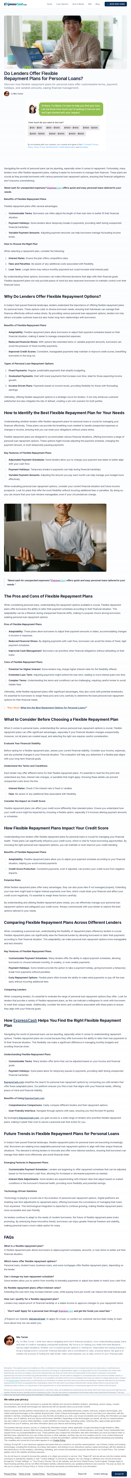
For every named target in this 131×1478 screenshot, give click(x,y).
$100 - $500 (36, 127)
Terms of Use (39, 147)
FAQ (89, 4)
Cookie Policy (59, 1440)
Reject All (82, 1474)
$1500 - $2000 (90, 127)
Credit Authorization (67, 147)
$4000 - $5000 (76, 133)
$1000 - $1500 (71, 127)
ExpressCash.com (14, 1082)
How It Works (78, 4)
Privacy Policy (14, 1380)
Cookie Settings (101, 1474)
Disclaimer (84, 147)
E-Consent (86, 144)
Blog (98, 4)
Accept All (119, 1474)
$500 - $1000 (53, 127)
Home (49, 4)
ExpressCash (25, 1020)
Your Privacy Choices (56, 1474)
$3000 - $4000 (56, 133)
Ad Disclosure (52, 147)
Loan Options (62, 4)
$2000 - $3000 (37, 133)
